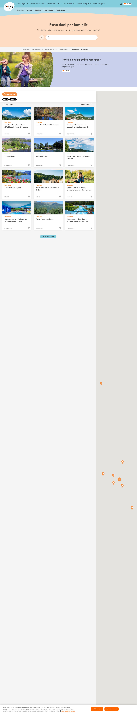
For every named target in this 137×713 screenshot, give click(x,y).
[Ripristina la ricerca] (95, 37)
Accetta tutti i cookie (111, 709)
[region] (68, 709)
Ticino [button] (12, 99)
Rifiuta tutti (97, 709)
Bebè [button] (4, 99)
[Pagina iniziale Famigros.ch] (9, 6)
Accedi (129, 3)
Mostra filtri (10, 94)
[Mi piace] (29, 134)
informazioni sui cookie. (68, 711)
